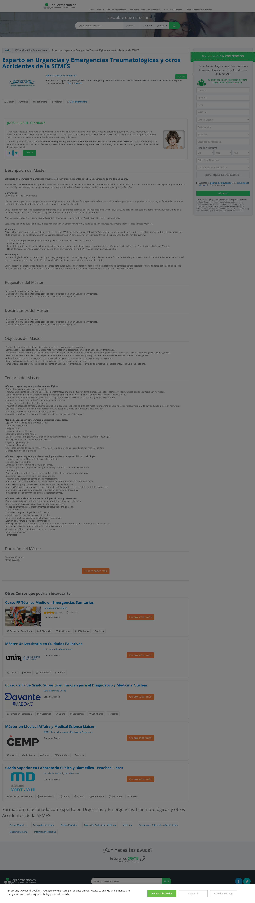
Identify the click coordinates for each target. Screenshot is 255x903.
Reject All (193, 893)
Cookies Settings (223, 893)
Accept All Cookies (161, 893)
